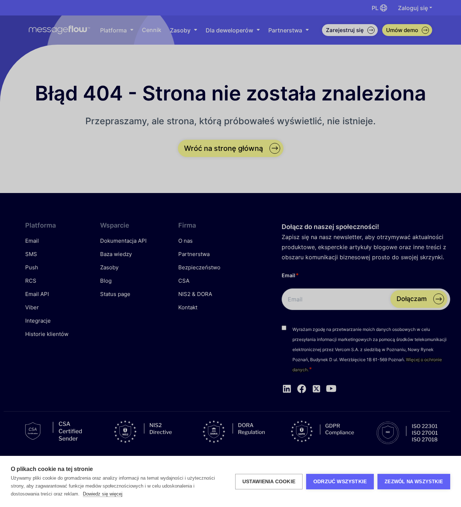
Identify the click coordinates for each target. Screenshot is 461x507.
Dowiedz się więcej (102, 494)
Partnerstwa (285, 30)
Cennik (151, 29)
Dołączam (412, 298)
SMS (31, 254)
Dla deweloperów (229, 30)
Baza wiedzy (116, 254)
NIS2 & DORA (195, 294)
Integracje (38, 320)
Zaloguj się (413, 8)
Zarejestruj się (352, 31)
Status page (115, 294)
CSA (183, 280)
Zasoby (180, 30)
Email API (37, 294)
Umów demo (402, 30)
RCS (30, 280)
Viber (32, 307)
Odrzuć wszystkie (340, 481)
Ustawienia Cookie (268, 481)
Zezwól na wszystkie (414, 481)
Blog (106, 280)
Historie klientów (46, 334)
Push (31, 267)
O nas (185, 240)
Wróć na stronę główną (223, 148)
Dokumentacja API (123, 240)
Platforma (113, 30)
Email (32, 240)
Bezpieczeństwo (199, 267)
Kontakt (187, 307)
